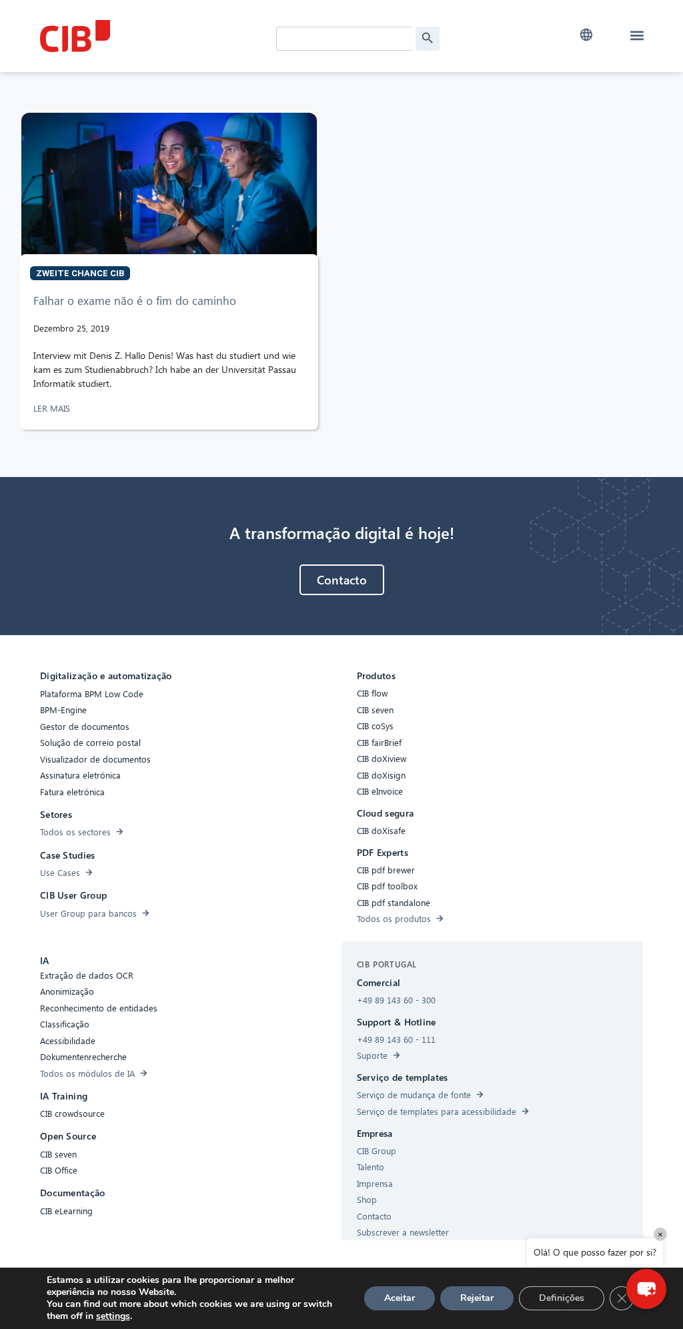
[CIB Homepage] (140, 36)
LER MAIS (53, 408)
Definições (561, 1298)
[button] (587, 35)
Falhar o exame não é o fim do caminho (134, 300)
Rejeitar (477, 1298)
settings (113, 1316)
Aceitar (399, 1298)
